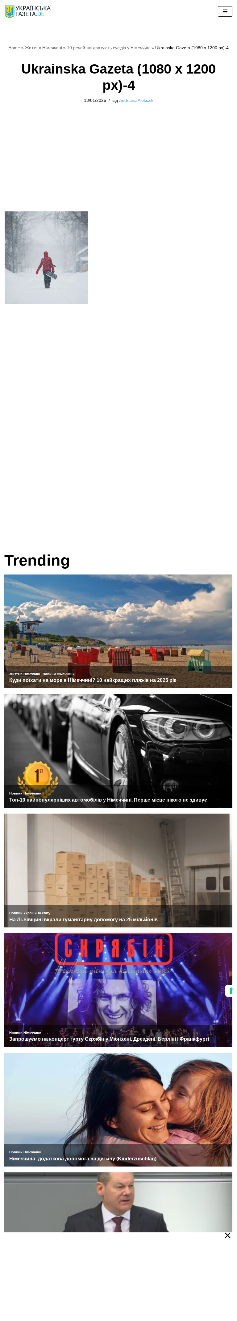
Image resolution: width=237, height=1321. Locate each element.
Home (14, 47)
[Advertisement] (118, 166)
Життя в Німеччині (43, 47)
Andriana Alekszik (136, 100)
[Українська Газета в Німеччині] (28, 11)
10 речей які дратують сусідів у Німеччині (108, 47)
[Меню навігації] (225, 11)
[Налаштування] (231, 991)
